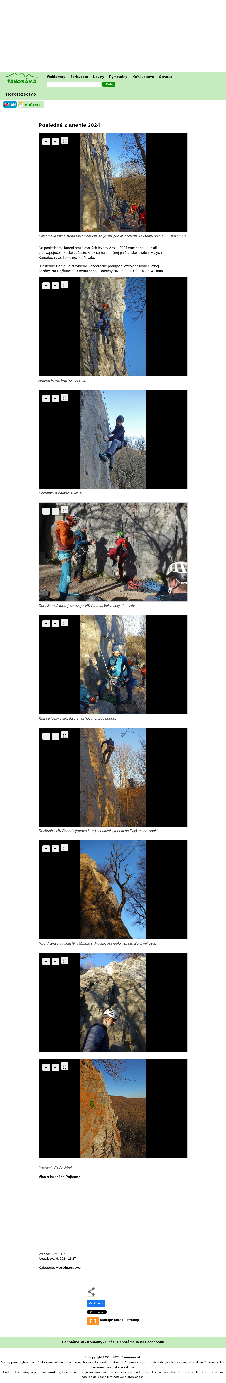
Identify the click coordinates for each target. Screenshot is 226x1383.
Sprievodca (79, 77)
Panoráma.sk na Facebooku (140, 1342)
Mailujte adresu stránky (119, 1320)
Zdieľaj (98, 1303)
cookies (54, 1372)
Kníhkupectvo (143, 77)
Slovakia (165, 77)
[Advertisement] (114, 36)
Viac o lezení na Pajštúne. (60, 1177)
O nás (110, 1342)
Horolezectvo (21, 94)
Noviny (98, 77)
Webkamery (56, 77)
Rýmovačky (118, 77)
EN (13, 104)
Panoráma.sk (131, 1357)
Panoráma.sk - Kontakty (82, 1342)
